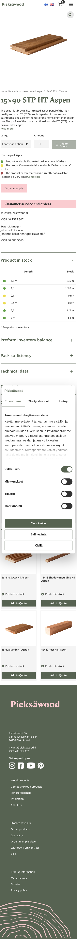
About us (16, 805)
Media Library (19, 878)
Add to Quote (64, 145)
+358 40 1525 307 (12, 219)
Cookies (15, 884)
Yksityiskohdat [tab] (38, 401)
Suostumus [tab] (13, 401)
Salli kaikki (38, 523)
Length (5, 135)
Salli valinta (38, 534)
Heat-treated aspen (32, 91)
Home (4, 91)
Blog (13, 853)
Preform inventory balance (27, 340)
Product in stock (16, 260)
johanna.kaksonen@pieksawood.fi (23, 234)
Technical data (15, 371)
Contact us (33, 176)
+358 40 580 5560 (12, 240)
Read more (7, 128)
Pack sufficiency (16, 355)
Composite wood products (26, 786)
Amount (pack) (39, 136)
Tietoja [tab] (63, 401)
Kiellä (38, 545)
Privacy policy (19, 890)
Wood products (20, 780)
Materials (14, 91)
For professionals (21, 792)
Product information (23, 872)
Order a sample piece (23, 841)
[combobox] (16, 144)
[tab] (38, 292)
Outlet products (20, 829)
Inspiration (17, 799)
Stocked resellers (21, 823)
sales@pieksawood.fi (14, 213)
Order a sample (14, 188)
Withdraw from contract (25, 847)
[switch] (66, 482)
